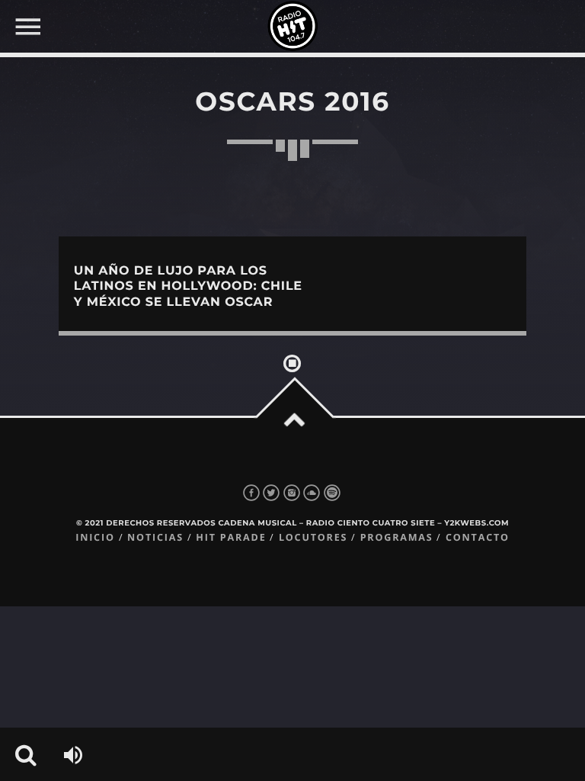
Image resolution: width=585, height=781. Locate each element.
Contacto (478, 537)
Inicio (95, 537)
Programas (396, 537)
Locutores (313, 537)
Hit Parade (231, 537)
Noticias (155, 537)
